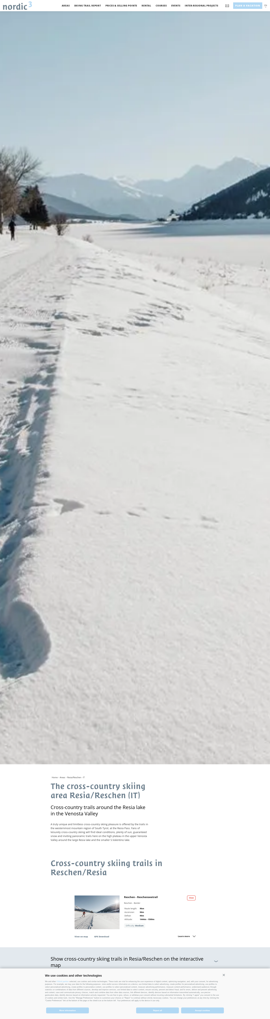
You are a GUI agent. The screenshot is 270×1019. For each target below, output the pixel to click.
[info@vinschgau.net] (227, 6)
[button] (223, 975)
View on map (81, 936)
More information (67, 1010)
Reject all (157, 1010)
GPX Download (101, 936)
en (265, 5)
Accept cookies (202, 1010)
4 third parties (63, 981)
